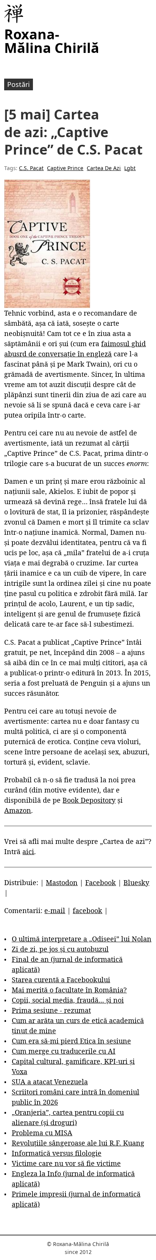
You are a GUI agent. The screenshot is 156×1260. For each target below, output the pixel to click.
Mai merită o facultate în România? (69, 989)
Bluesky (136, 882)
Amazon (17, 810)
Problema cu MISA (42, 1132)
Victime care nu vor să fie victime (66, 1163)
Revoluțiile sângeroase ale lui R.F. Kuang (78, 1142)
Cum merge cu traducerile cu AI (63, 1051)
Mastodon (62, 882)
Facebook (100, 882)
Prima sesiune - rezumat (51, 1010)
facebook (87, 910)
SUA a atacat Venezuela (50, 1081)
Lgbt (130, 168)
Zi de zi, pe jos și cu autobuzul (60, 949)
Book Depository (88, 800)
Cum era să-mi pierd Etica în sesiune (71, 1040)
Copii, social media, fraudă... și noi (68, 1000)
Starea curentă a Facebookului (61, 979)
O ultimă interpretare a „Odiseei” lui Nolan (81, 938)
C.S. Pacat (31, 168)
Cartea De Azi (104, 168)
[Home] (13, 13)
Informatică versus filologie (56, 1153)
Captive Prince (65, 168)
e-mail (54, 910)
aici (28, 851)
